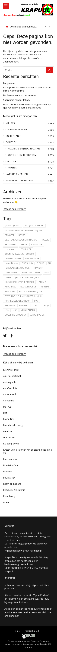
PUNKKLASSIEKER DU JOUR (17, 300)
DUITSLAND (27, 263)
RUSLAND (23, 305)
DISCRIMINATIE (32, 258)
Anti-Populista (10, 388)
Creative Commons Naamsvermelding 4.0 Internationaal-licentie (27, 643)
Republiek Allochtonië (14, 489)
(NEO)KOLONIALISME (34, 225)
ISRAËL (8, 277)
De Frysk (7, 406)
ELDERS (40, 263)
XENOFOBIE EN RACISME (19, 180)
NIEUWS (10, 123)
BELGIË (45, 239)
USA (7, 310)
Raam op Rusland (12, 483)
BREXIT (24, 244)
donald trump (11, 263)
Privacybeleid (32, 630)
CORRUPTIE (26, 249)
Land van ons (10, 459)
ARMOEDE (9, 235)
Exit (5, 412)
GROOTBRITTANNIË (31, 272)
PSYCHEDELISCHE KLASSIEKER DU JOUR (23, 296)
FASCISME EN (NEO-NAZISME (24, 148)
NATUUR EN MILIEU (17, 174)
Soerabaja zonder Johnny (16, 99)
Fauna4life (8, 418)
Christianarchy (10, 394)
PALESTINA (10, 291)
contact (38, 612)
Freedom (8, 431)
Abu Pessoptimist (12, 375)
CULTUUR (11, 161)
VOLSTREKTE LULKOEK (15, 314)
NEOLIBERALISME (28, 286)
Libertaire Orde (11, 465)
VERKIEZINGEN (28, 310)
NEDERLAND (10, 286)
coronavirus (10, 249)
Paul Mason (9, 477)
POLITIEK (11, 142)
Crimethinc (8, 400)
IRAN (46, 272)
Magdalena (9, 82)
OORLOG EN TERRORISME (23, 154)
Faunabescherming (13, 425)
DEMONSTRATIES (13, 258)
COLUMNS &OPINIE (17, 129)
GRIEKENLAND (11, 272)
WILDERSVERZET (38, 314)
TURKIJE (45, 305)
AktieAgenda (9, 382)
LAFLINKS (42, 282)
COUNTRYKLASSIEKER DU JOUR (19, 253)
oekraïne (45, 286)
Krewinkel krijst (11, 369)
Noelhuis (7, 471)
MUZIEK (12, 167)
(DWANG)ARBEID (12, 225)
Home (17, 630)
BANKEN (22, 235)
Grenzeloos (9, 437)
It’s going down (11, 443)
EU (49, 263)
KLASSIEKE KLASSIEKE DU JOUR (19, 282)
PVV (36, 300)
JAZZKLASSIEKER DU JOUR (27, 277)
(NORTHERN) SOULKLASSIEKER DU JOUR (23, 230)
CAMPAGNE (36, 244)
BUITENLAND (13, 135)
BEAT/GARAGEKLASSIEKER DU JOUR (21, 239)
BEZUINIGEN (10, 244)
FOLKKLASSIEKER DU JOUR (17, 267)
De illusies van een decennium (26, 26)
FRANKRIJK (38, 267)
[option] (30, 26)
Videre (6, 502)
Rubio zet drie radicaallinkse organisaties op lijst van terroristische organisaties (27, 106)
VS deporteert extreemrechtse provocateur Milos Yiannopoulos (27, 89)
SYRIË (35, 305)
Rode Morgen (10, 496)
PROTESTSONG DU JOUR (30, 291)
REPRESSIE (10, 305)
